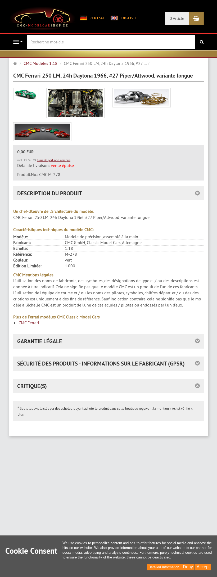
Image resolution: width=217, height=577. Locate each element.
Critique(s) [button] (32, 386)
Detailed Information (163, 567)
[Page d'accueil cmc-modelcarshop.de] (42, 18)
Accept (203, 567)
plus (20, 414)
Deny (188, 567)
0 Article (177, 18)
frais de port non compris (53, 160)
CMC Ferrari (29, 322)
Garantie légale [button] (39, 341)
